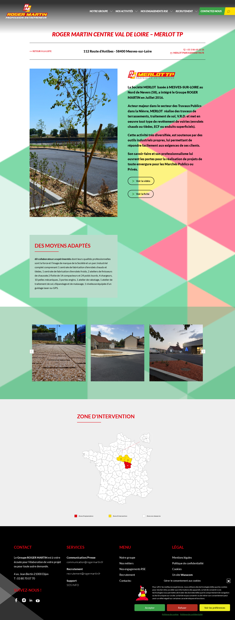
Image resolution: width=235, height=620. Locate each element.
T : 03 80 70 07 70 (24, 578)
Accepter (150, 607)
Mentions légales (182, 557)
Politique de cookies (170, 614)
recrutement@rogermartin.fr (83, 573)
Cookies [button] (177, 569)
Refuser (182, 607)
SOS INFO (73, 585)
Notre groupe (99, 11)
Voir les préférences (214, 607)
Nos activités (124, 11)
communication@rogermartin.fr (85, 562)
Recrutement (184, 11)
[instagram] (24, 600)
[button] (228, 580)
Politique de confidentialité (191, 614)
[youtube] (37, 600)
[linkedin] (30, 600)
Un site (182, 574)
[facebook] (17, 600)
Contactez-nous (211, 11)
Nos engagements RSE (154, 11)
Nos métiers (126, 563)
